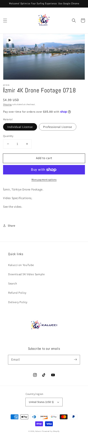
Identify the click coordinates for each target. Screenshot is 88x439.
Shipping (7, 104)
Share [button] (11, 225)
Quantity (8, 136)
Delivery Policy (17, 302)
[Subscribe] (75, 359)
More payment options (44, 179)
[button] (5, 20)
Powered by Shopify (51, 431)
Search (12, 283)
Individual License (20, 127)
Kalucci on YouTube (21, 265)
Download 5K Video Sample (26, 274)
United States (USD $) (41, 402)
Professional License (57, 127)
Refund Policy (17, 293)
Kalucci (38, 431)
